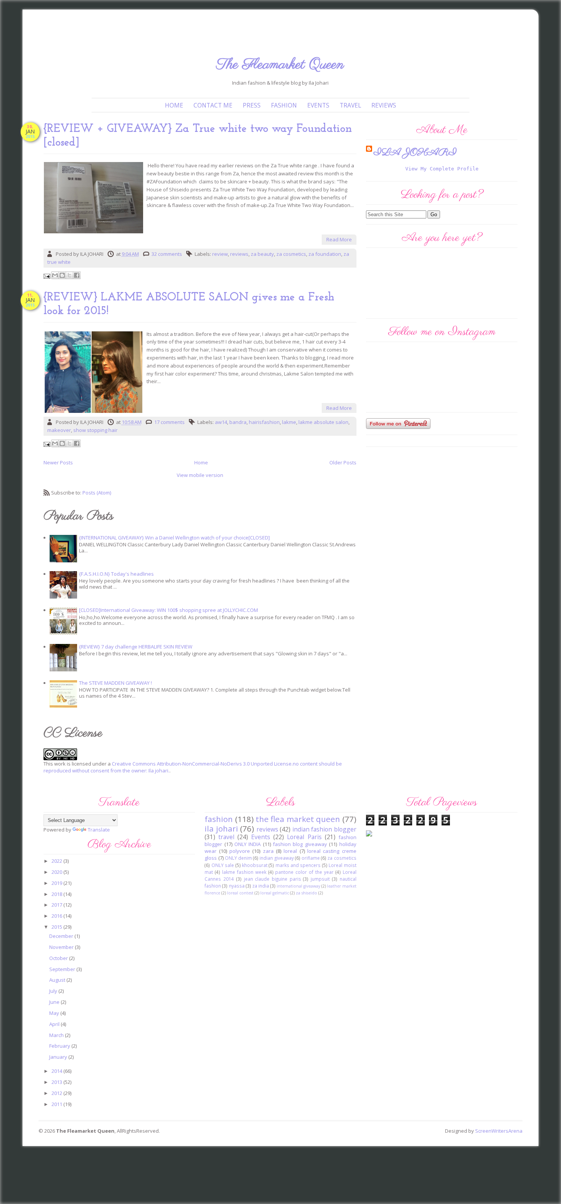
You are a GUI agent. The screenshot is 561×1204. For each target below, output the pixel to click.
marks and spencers (298, 865)
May (54, 1013)
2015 (57, 926)
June (55, 1002)
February (60, 1045)
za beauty (262, 253)
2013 (57, 1082)
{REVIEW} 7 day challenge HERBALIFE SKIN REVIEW (135, 646)
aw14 (221, 422)
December (61, 936)
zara (268, 851)
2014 (57, 1071)
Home (201, 462)
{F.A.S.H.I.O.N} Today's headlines (116, 573)
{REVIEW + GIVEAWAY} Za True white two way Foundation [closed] (198, 136)
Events (260, 837)
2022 (57, 860)
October (59, 958)
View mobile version (200, 475)
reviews (239, 253)
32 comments (167, 253)
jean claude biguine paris (272, 879)
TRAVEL (350, 105)
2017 (57, 904)
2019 (57, 883)
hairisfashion (264, 422)
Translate (99, 829)
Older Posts (342, 462)
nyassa (237, 886)
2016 (57, 915)
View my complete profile (442, 169)
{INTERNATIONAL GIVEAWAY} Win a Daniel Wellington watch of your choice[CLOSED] (174, 537)
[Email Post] (48, 275)
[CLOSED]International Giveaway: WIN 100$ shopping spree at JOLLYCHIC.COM (168, 610)
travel (226, 837)
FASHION (284, 105)
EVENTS (318, 105)
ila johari (221, 828)
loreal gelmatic (274, 893)
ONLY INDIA (247, 844)
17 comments (169, 422)
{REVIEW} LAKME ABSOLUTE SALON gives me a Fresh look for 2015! (189, 304)
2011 (57, 1104)
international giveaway (298, 886)
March (57, 1035)
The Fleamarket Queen (280, 65)
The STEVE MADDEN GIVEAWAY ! (115, 682)
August (57, 979)
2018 (57, 894)
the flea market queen (298, 819)
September (62, 969)
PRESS (252, 105)
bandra (238, 422)
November (62, 947)
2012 (57, 1093)
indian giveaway (276, 858)
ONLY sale (222, 865)
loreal (290, 851)
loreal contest (240, 893)
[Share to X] (69, 275)
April (55, 1024)
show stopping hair (95, 430)
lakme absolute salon (323, 422)
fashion (219, 819)
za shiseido (306, 893)
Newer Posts (58, 462)
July (53, 990)
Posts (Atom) (96, 492)
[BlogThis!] (62, 275)
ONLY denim (238, 858)
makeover (59, 430)
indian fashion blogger (324, 829)
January (58, 1056)
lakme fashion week (244, 872)
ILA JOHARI (415, 152)
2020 (57, 871)
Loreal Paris (304, 837)
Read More (339, 239)
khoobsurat (255, 865)
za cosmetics (291, 253)
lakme (289, 422)
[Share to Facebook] (77, 275)
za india (260, 886)
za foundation (324, 253)
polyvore (239, 851)
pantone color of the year (304, 872)
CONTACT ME (212, 105)
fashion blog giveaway (300, 844)
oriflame (310, 858)
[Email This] (55, 275)
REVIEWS (383, 105)
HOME (174, 105)
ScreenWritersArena (498, 1130)
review (220, 253)
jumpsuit (320, 879)
